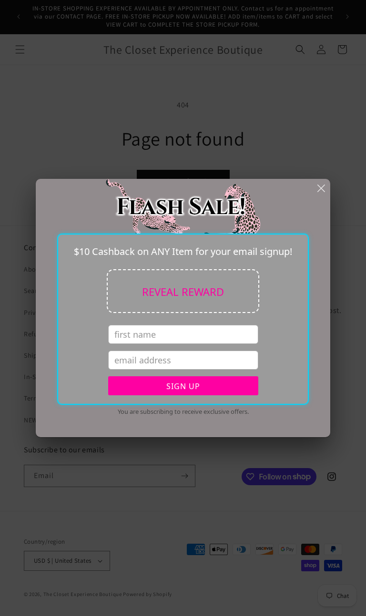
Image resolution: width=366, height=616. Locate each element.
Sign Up (183, 386)
